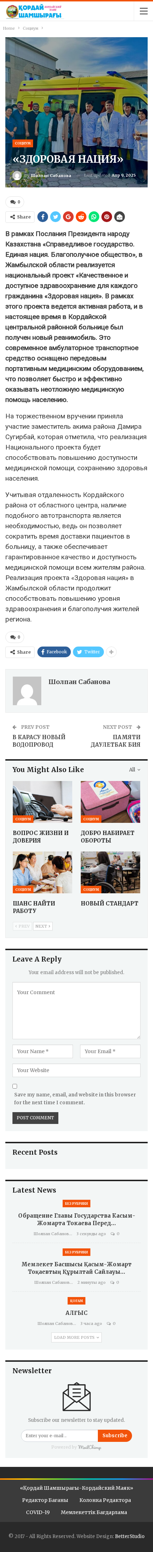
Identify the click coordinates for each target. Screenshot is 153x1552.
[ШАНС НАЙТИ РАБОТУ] (42, 872)
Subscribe (114, 1436)
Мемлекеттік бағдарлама (94, 1512)
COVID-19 (38, 1512)
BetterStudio (129, 1536)
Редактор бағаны (45, 1500)
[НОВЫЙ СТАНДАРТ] (110, 872)
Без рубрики (76, 1203)
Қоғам (76, 1301)
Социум (23, 143)
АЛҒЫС (76, 1313)
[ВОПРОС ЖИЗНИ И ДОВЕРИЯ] (42, 802)
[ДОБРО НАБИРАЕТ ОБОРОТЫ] (110, 802)
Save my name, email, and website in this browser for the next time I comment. (75, 1099)
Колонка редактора (105, 1500)
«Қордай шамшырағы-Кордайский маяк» (76, 1488)
